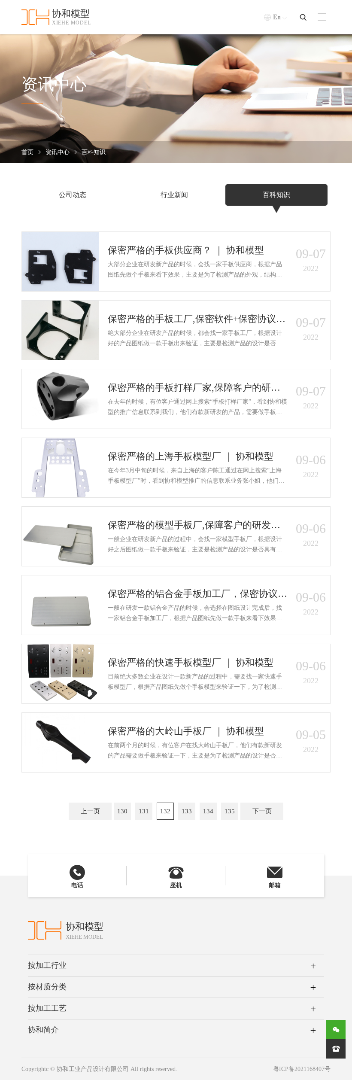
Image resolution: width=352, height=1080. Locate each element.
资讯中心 (58, 152)
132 (165, 811)
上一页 (90, 811)
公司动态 (72, 194)
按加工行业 (47, 965)
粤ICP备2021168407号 (302, 1069)
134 (208, 811)
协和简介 (43, 1029)
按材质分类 (47, 987)
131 (144, 811)
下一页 (262, 811)
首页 (27, 152)
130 (122, 811)
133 (187, 811)
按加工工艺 (47, 1008)
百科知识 (94, 152)
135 (230, 811)
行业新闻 (174, 194)
